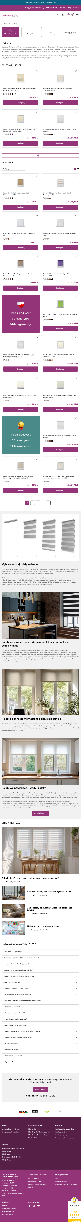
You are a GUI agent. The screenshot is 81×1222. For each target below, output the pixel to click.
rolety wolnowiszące (18, 793)
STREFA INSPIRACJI (11, 823)
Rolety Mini (30, 34)
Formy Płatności (33, 1178)
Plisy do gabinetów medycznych (39, 1132)
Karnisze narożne (61, 1132)
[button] (58, 15)
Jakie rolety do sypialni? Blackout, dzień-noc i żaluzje (50, 908)
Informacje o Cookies (9, 1209)
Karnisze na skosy (61, 1135)
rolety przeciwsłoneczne (51, 728)
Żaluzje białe (6, 1154)
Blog (69, 8)
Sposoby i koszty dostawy (37, 1184)
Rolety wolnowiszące (50, 33)
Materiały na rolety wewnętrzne (43, 926)
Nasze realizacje (7, 1214)
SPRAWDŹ (53, 2)
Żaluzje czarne (6, 1151)
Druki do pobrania (61, 1181)
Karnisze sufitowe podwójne (64, 1129)
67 (48, 503)
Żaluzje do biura (7, 1160)
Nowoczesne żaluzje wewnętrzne (13, 1148)
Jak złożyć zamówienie (36, 1181)
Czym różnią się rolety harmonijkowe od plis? (50, 891)
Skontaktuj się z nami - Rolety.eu (66, 1184)
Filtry (42, 155)
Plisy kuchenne (33, 1129)
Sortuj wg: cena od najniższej (13, 169)
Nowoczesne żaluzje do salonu (12, 1157)
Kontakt (62, 8)
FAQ (56, 1178)
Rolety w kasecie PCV (70, 33)
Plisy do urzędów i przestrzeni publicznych (38, 1136)
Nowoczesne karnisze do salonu (66, 1138)
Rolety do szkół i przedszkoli (11, 1132)
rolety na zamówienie (14, 808)
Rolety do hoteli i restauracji (11, 1129)
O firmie (4, 1206)
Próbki (30, 1187)
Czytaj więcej (39, 813)
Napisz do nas (40, 1090)
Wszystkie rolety (10, 34)
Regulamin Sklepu (8, 1212)
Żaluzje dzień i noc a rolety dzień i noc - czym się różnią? (30, 878)
